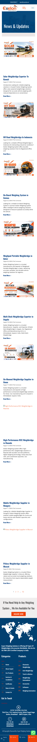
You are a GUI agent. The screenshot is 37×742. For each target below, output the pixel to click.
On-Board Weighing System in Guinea (15, 197)
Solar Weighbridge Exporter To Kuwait (16, 78)
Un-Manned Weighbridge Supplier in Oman (18, 381)
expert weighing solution (18, 710)
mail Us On (24, 722)
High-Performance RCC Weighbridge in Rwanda (18, 441)
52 (23, 592)
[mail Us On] (24, 719)
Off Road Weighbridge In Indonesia (17, 137)
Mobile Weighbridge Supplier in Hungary (16, 504)
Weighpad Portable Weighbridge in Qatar (17, 257)
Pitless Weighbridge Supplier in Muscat (16, 565)
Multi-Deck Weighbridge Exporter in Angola (18, 318)
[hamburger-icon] (33, 8)
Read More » (7, 96)
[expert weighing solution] (18, 707)
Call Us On (10, 722)
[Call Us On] (10, 719)
